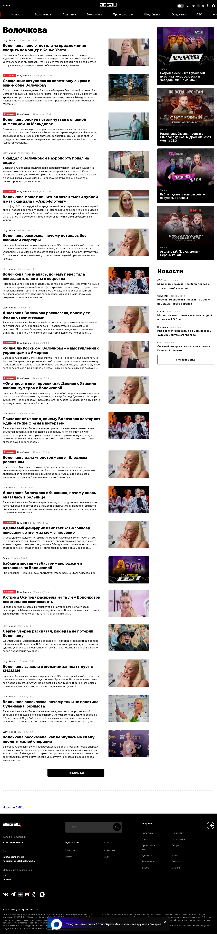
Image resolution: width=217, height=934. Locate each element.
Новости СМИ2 (13, 807)
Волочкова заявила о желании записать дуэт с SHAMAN (48, 668)
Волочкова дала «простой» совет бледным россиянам (45, 459)
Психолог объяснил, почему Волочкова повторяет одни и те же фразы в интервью (51, 421)
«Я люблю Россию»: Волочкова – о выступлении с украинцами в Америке (51, 350)
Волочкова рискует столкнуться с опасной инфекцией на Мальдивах (44, 121)
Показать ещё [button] (75, 772)
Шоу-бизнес (152, 14)
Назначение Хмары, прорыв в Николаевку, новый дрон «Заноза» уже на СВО (185, 137)
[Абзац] (108, 5)
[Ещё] (214, 14)
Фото (68, 856)
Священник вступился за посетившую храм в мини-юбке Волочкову (46, 83)
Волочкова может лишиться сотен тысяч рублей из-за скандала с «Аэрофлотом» (50, 199)
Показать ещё (185, 359)
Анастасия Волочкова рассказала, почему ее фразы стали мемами (46, 315)
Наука (175, 855)
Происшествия (123, 14)
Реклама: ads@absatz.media (19, 861)
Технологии (148, 861)
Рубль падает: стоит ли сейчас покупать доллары (183, 196)
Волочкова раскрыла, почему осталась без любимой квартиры (44, 237)
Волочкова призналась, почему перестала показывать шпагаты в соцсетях (44, 276)
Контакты (109, 850)
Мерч (107, 856)
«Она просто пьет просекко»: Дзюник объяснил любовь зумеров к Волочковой (49, 385)
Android (7, 879)
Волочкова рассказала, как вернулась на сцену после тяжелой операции (49, 739)
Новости (17, 14)
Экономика (94, 14)
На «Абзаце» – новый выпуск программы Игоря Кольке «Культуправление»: (49, 572)
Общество (179, 14)
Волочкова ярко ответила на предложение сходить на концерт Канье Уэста (44, 47)
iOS (5, 875)
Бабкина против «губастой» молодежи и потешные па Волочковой (42, 565)
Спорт (160, 311)
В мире (146, 839)
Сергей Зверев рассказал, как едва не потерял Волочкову (48, 633)
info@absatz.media (13, 857)
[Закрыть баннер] (165, 921)
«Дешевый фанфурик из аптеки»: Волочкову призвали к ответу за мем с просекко (46, 530)
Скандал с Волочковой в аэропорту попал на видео (46, 160)
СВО (199, 14)
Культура (147, 855)
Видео (6, 558)
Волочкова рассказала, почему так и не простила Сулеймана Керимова (50, 704)
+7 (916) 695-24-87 (13, 842)
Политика (69, 14)
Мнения (176, 867)
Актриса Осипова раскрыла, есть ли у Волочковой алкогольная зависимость (51, 599)
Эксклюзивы (43, 14)
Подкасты (177, 861)
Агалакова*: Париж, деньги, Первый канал (180, 253)
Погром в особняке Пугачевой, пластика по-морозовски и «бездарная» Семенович (183, 76)
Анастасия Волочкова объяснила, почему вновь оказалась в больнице (49, 494)
